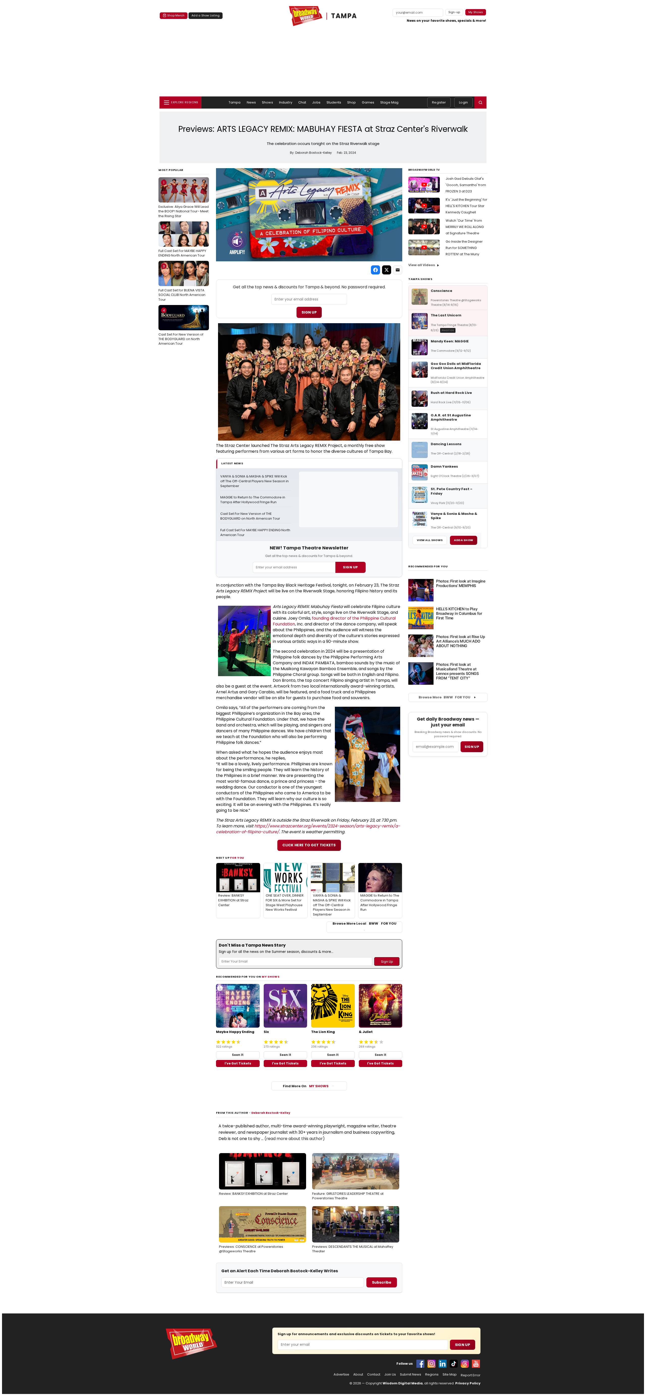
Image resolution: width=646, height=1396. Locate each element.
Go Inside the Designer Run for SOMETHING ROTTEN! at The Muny (464, 248)
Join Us (390, 1374)
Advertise (341, 1374)
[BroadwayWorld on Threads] (464, 1363)
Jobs (316, 102)
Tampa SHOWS (420, 279)
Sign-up (454, 12)
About (358, 1374)
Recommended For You (428, 566)
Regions (432, 1374)
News (251, 102)
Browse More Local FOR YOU (364, 923)
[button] (480, 102)
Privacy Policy (467, 1383)
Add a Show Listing (206, 15)
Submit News (410, 1374)
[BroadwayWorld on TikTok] (453, 1363)
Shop (351, 102)
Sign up (472, 746)
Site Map (450, 1374)
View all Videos (421, 265)
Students (334, 102)
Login (463, 102)
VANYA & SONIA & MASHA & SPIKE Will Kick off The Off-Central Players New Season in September (254, 481)
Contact (373, 1374)
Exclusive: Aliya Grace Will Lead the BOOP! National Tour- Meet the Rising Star (183, 199)
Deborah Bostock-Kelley (270, 1113)
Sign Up (309, 312)
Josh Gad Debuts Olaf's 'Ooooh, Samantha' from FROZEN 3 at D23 (466, 185)
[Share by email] (397, 269)
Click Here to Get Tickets (309, 845)
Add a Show (463, 540)
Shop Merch (175, 15)
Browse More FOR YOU (444, 697)
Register (439, 102)
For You (237, 858)
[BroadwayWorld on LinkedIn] (442, 1363)
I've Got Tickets (238, 1063)
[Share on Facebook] (375, 269)
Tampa (235, 102)
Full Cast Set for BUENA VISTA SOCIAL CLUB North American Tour (181, 283)
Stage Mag (389, 102)
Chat (302, 102)
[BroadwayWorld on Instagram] (431, 1363)
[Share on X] (386, 269)
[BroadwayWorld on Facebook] (420, 1363)
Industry (285, 102)
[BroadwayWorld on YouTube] (475, 1363)
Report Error (470, 1375)
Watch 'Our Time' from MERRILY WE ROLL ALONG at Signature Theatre (465, 227)
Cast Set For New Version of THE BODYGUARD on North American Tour (180, 327)
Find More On (306, 1086)
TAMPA (344, 16)
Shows (267, 102)
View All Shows (430, 540)
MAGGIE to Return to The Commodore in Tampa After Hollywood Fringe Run (253, 499)
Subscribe (381, 1282)
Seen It (238, 1055)
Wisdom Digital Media (403, 1383)
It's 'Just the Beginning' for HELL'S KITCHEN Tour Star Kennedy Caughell (466, 206)
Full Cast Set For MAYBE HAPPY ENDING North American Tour (182, 241)
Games (368, 102)
